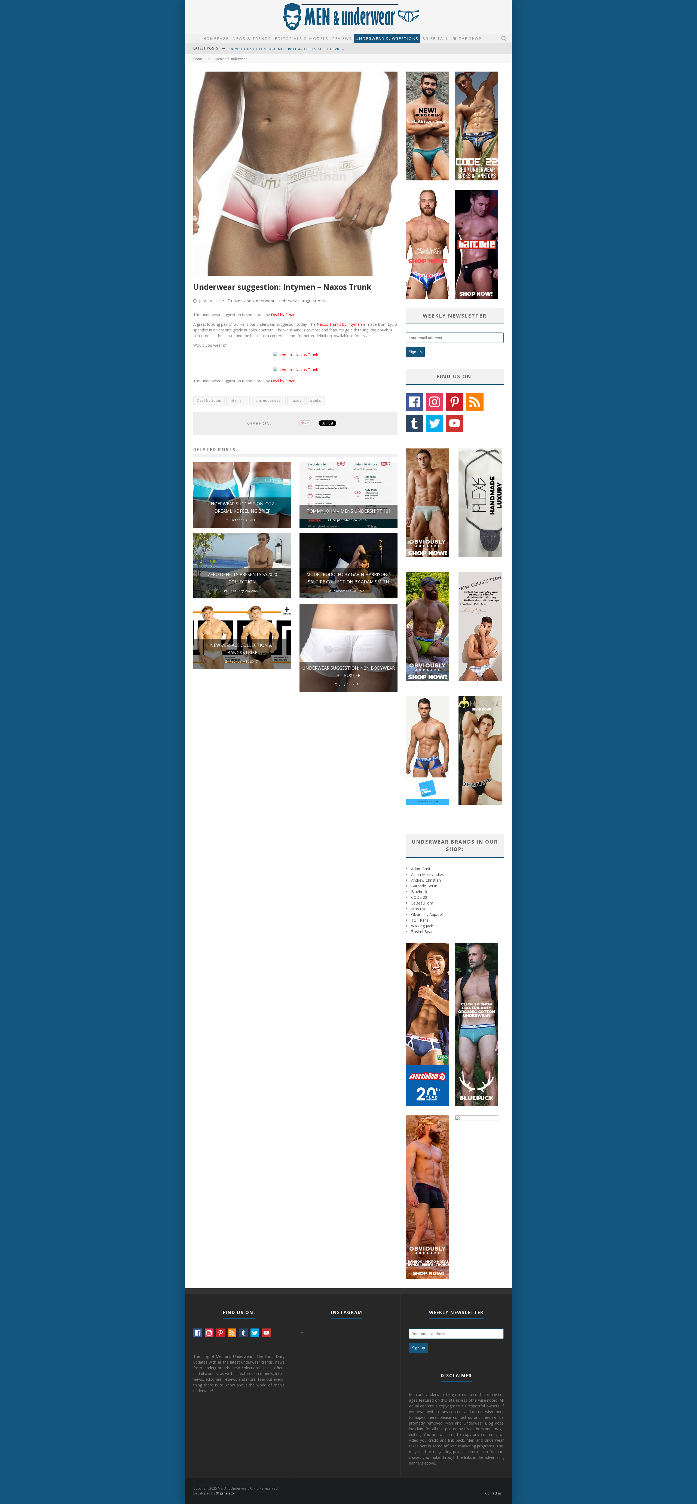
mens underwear (267, 400)
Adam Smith (422, 868)
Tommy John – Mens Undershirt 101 (349, 511)
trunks (315, 400)
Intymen (237, 400)
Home (198, 59)
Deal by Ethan (283, 314)
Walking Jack (422, 925)
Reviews (342, 38)
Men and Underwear (254, 300)
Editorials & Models (301, 38)
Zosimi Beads (423, 931)
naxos (296, 400)
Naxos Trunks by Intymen (339, 324)
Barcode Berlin (424, 885)
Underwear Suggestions (387, 38)
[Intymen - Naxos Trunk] (295, 354)
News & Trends (252, 38)
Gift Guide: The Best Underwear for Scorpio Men (277, 49)
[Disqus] (295, 774)
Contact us (493, 1493)
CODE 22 (419, 897)
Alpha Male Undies (427, 874)
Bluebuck (419, 891)
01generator (225, 1493)
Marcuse (418, 908)
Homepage (216, 38)
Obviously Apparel (427, 914)
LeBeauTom (422, 903)
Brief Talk (435, 38)
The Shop (469, 38)
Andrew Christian (426, 880)
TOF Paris (420, 920)
